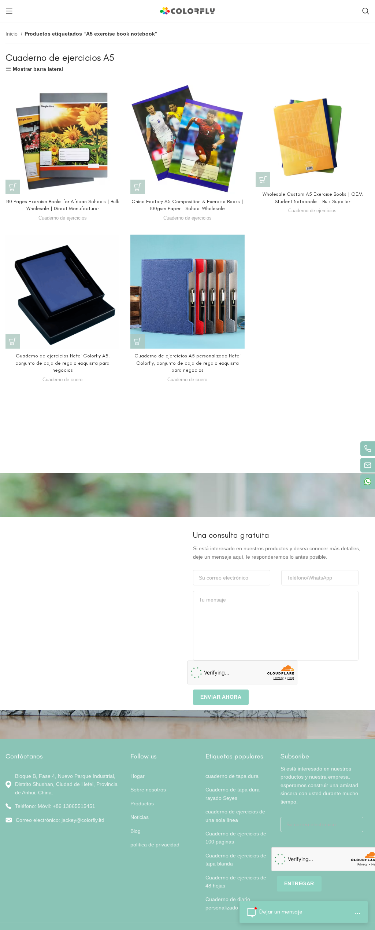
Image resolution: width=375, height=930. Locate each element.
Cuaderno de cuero (62, 379)
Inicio (12, 34)
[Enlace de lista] (62, 806)
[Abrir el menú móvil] (9, 11)
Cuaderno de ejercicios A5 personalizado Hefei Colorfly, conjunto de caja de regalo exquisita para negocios (187, 363)
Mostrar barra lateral (38, 68)
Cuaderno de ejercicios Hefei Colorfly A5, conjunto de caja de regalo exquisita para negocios (62, 363)
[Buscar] (366, 11)
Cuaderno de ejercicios (62, 218)
